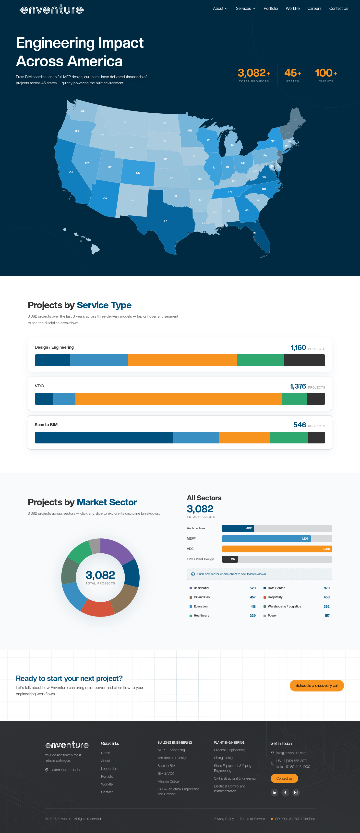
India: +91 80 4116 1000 (293, 767)
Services (243, 8)
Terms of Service (252, 819)
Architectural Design (172, 758)
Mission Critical (168, 781)
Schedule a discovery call (317, 685)
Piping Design (224, 758)
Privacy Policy (224, 819)
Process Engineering (229, 750)
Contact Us (338, 8)
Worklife (293, 8)
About (218, 8)
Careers (315, 8)
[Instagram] (296, 793)
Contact (107, 792)
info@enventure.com (291, 753)
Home (105, 753)
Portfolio (271, 8)
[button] (117, 552)
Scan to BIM (166, 766)
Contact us (284, 778)
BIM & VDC (166, 773)
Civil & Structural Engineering (235, 778)
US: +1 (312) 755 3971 (291, 761)
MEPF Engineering (171, 750)
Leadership (109, 769)
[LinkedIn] (274, 793)
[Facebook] (285, 793)
